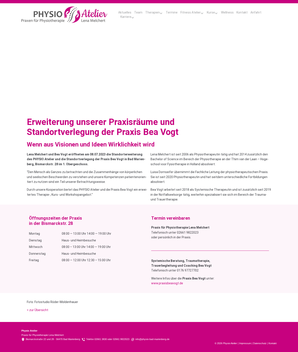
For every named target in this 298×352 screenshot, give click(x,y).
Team (138, 12)
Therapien (152, 12)
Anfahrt (255, 12)
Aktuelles (124, 12)
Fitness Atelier (190, 12)
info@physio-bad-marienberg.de (152, 339)
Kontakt (242, 12)
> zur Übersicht (37, 310)
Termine (172, 12)
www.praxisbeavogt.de (167, 283)
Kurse (211, 12)
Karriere (125, 17)
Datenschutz (260, 343)
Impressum (245, 343)
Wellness (227, 12)
